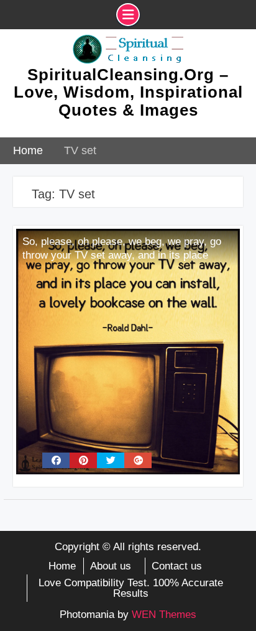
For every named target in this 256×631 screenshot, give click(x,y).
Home (62, 566)
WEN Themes (164, 614)
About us (110, 566)
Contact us (177, 566)
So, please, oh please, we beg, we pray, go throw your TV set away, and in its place (121, 248)
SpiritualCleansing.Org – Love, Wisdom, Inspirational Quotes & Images (128, 92)
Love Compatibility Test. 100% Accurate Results (131, 588)
